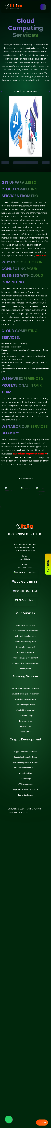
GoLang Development (25, 647)
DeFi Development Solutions (25, 762)
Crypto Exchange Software (25, 757)
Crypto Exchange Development (25, 694)
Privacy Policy (25, 668)
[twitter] (19, 820)
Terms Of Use (25, 732)
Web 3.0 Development (25, 710)
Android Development (25, 625)
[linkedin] (32, 820)
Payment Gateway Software (25, 789)
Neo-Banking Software (25, 704)
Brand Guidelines (25, 795)
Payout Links (25, 726)
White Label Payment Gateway (25, 688)
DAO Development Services (26, 768)
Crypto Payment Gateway (25, 751)
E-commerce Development (25, 631)
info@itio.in (25, 559)
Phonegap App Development (25, 658)
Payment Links (25, 721)
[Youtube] (38, 820)
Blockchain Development (25, 699)
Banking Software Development (25, 663)
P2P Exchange (25, 778)
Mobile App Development (25, 641)
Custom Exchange (26, 715)
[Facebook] (12, 820)
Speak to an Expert (25, 91)
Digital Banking (25, 773)
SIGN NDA (48, 565)
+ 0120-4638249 (25, 567)
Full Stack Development (25, 636)
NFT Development (25, 784)
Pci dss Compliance (25, 652)
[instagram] (25, 820)
